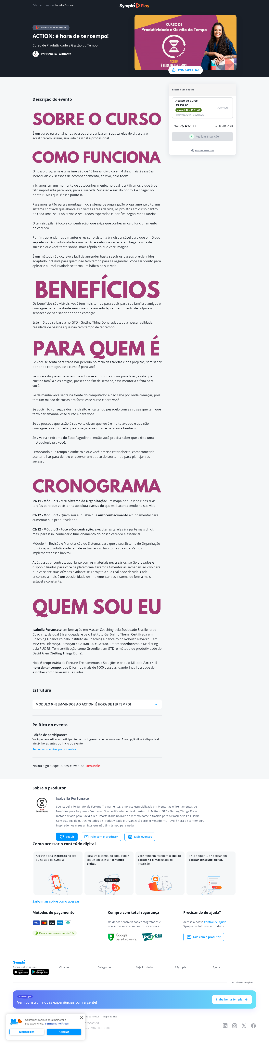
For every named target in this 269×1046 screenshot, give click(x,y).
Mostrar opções (244, 982)
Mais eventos (143, 836)
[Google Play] (40, 972)
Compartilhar (188, 70)
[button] (16, 1021)
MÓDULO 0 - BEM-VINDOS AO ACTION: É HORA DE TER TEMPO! (83, 704)
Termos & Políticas (57, 1023)
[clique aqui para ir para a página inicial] (134, 5)
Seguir (70, 836)
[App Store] (21, 972)
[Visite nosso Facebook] (253, 1025)
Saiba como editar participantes (54, 749)
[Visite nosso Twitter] (244, 1025)
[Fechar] (81, 1017)
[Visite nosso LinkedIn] (225, 1025)
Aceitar (64, 1032)
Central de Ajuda (215, 922)
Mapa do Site (110, 1016)
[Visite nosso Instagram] (234, 1025)
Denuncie (93, 766)
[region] (45, 1027)
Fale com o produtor (104, 836)
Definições (26, 1032)
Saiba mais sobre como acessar (55, 901)
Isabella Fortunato (65, 5)
